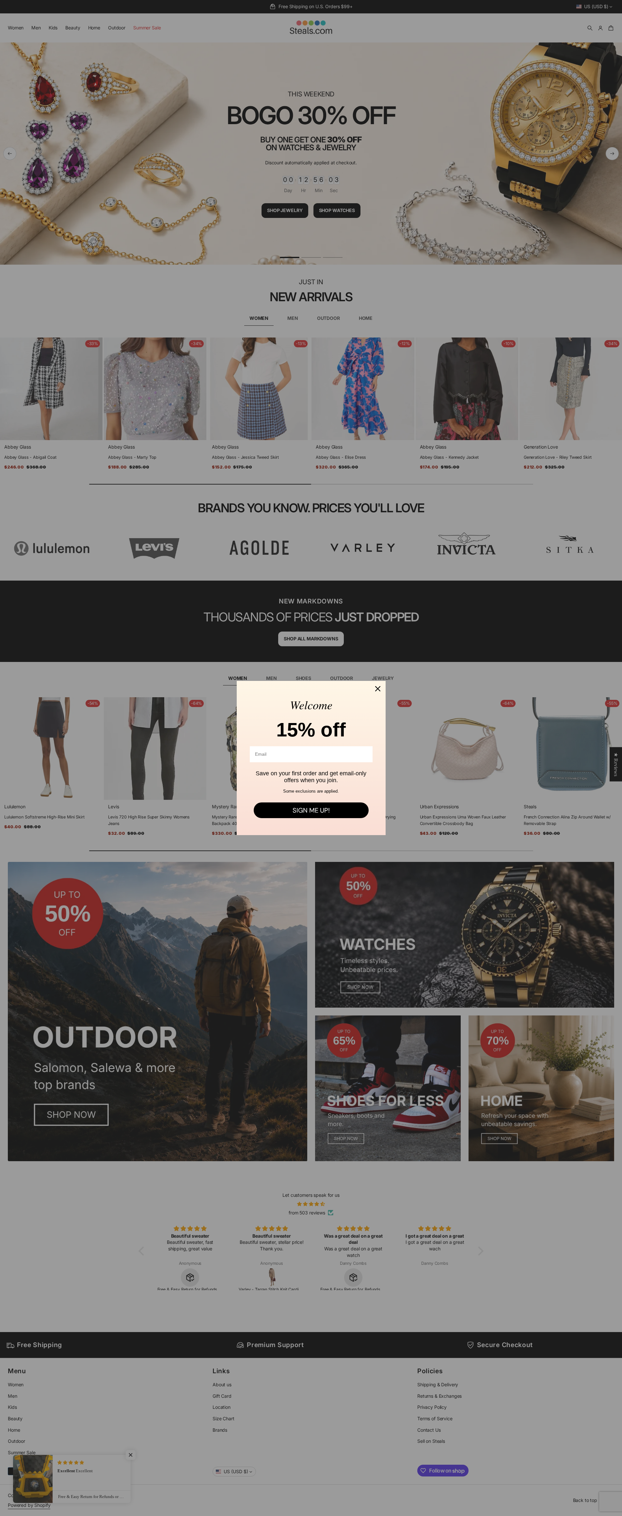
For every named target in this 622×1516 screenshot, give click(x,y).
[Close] (378, 689)
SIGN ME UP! (311, 810)
